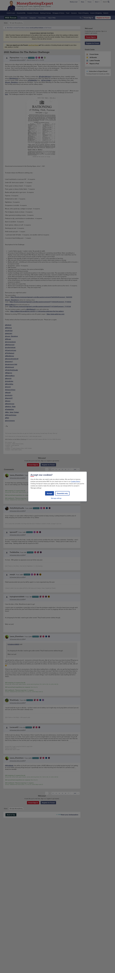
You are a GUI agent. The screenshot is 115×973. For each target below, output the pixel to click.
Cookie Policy (75, 481)
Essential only (62, 493)
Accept (49, 493)
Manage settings (56, 498)
